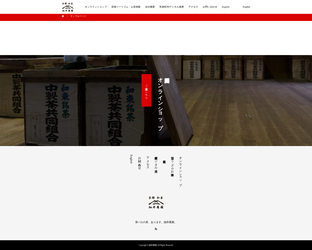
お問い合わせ (210, 7)
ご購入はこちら (146, 90)
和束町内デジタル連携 (171, 7)
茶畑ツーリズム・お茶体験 (126, 7)
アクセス (193, 7)
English (225, 7)
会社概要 (150, 7)
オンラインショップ (96, 7)
